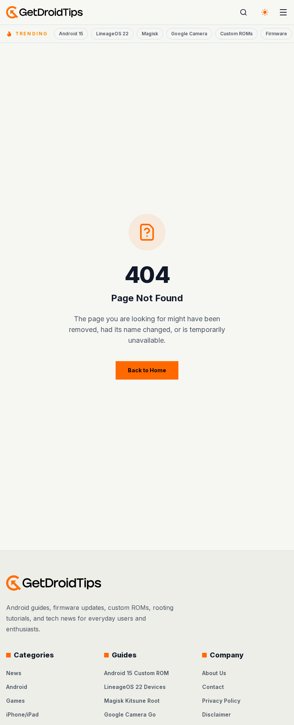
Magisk (150, 33)
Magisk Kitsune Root (132, 700)
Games (15, 700)
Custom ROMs (236, 33)
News (13, 673)
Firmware (276, 33)
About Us (214, 673)
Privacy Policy (221, 700)
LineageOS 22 (112, 33)
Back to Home (147, 370)
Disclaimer (216, 714)
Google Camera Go (130, 714)
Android (16, 687)
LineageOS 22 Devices (135, 687)
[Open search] (243, 12)
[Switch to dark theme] (265, 12)
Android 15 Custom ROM (136, 673)
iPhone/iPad (22, 714)
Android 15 (71, 33)
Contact (213, 687)
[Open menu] (283, 12)
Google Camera (189, 33)
